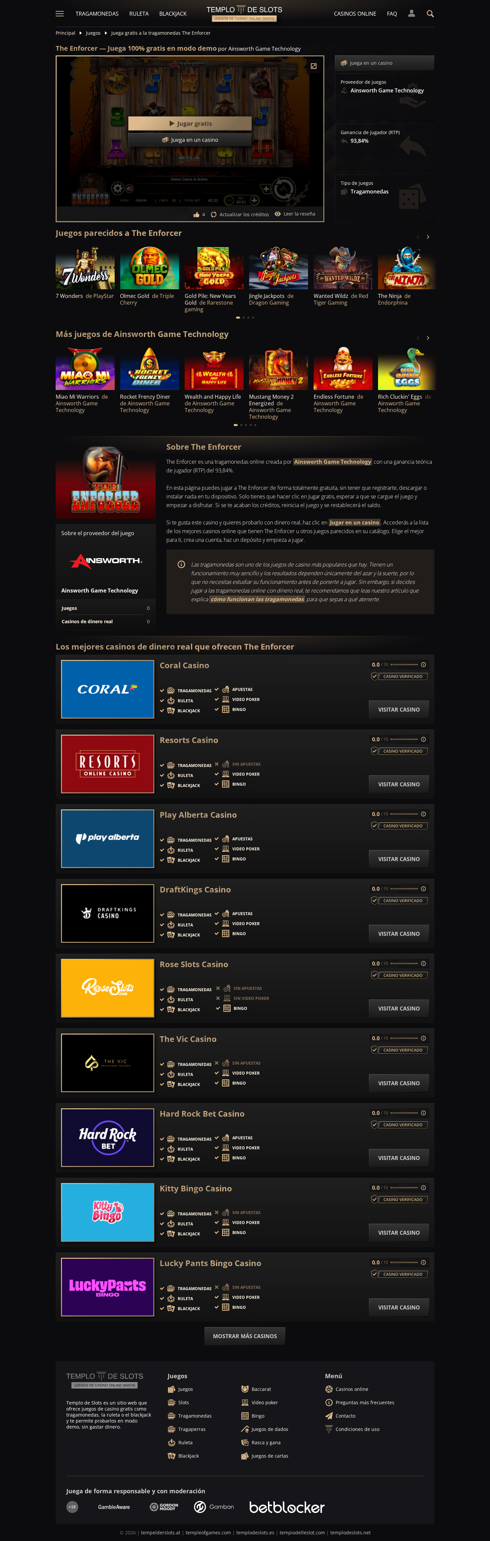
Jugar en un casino (354, 522)
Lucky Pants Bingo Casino (210, 1263)
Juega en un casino (371, 63)
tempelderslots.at (160, 1532)
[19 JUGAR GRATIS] (343, 267)
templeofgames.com (208, 1532)
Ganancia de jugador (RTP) (370, 132)
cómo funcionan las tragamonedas (257, 599)
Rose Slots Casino (194, 964)
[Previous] (418, 237)
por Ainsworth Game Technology (259, 48)
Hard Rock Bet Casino (202, 1113)
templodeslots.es (255, 1532)
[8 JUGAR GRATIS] (407, 267)
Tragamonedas (97, 13)
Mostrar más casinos (245, 1336)
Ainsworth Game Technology (332, 461)
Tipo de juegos (357, 183)
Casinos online (355, 13)
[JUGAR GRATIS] (85, 267)
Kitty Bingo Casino (196, 1188)
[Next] (428, 237)
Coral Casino (184, 665)
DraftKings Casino (195, 889)
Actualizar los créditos (244, 214)
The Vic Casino (188, 1039)
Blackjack (173, 13)
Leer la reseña (299, 214)
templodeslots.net (350, 1532)
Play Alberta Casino (198, 814)
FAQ (392, 13)
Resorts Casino (189, 740)
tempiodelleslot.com (302, 1532)
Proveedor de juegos (363, 82)
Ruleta (139, 13)
